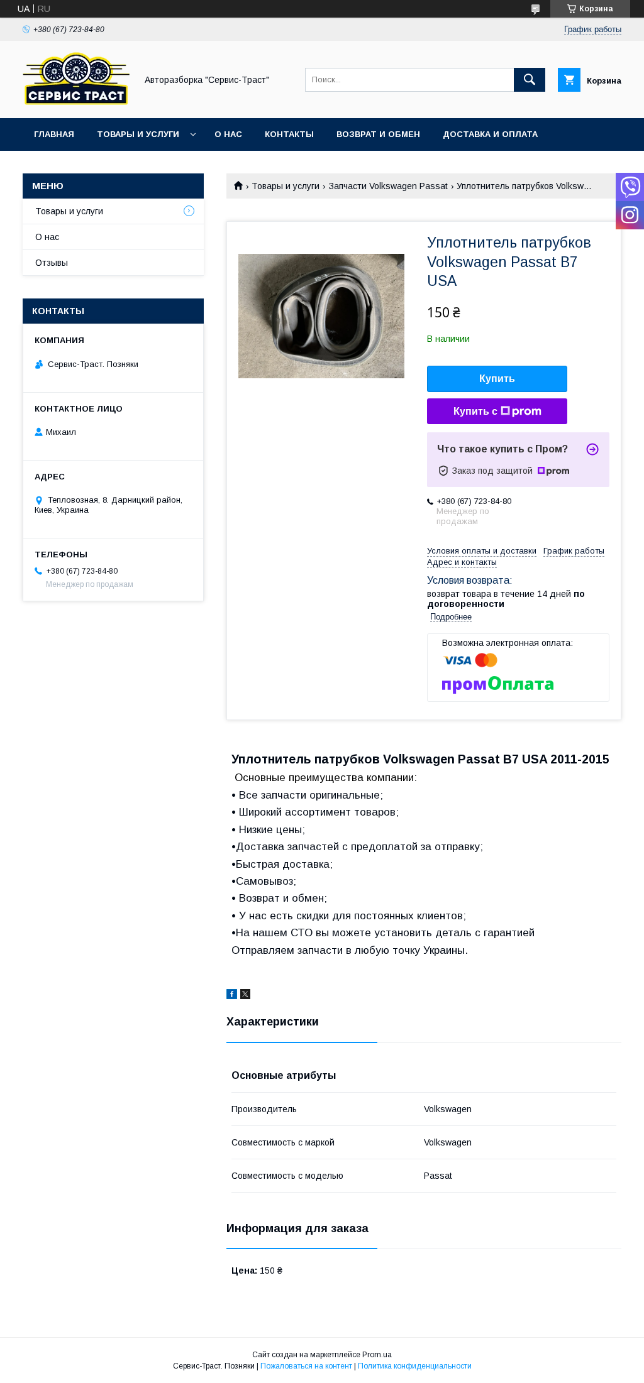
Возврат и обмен (378, 134)
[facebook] (231, 996)
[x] (245, 996)
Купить (497, 378)
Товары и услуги (138, 134)
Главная (54, 134)
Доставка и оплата (490, 134)
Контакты (289, 134)
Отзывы (51, 263)
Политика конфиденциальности (415, 1366)
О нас (228, 134)
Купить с (475, 411)
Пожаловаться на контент (306, 1366)
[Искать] (529, 80)
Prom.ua (377, 1354)
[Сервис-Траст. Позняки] (76, 102)
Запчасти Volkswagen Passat (388, 186)
